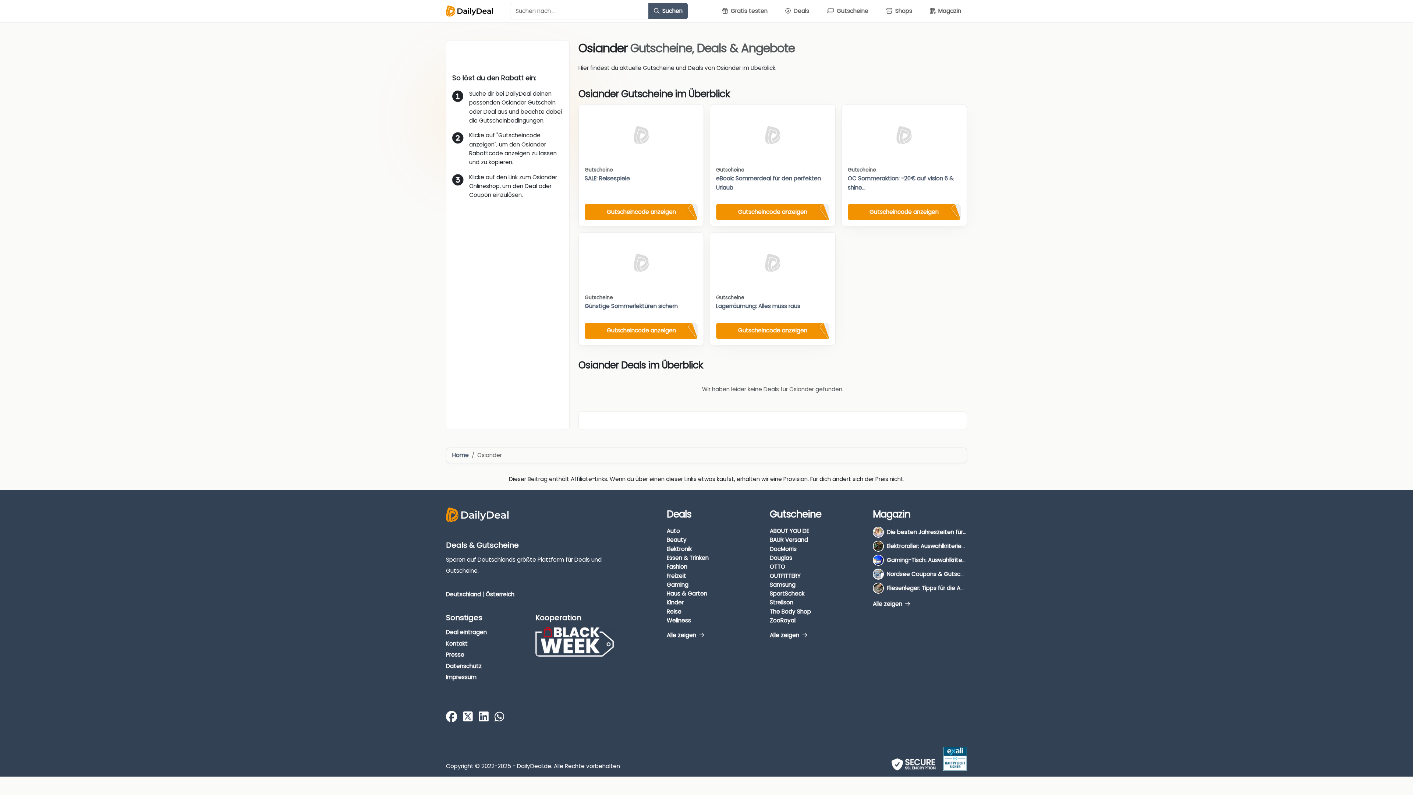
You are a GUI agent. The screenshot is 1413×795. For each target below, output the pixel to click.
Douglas (781, 558)
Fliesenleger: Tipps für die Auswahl (933, 588)
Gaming (677, 585)
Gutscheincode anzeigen (641, 212)
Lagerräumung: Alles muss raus (758, 306)
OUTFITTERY (785, 576)
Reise (674, 611)
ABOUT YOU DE (789, 531)
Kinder (675, 602)
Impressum (461, 677)
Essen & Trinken (688, 558)
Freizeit (676, 576)
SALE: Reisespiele (607, 178)
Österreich (500, 594)
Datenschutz (464, 666)
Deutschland (463, 594)
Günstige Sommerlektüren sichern (631, 306)
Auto (673, 531)
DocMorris (783, 549)
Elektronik (679, 549)
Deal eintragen (466, 632)
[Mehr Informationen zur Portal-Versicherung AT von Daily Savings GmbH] (955, 759)
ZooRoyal (783, 620)
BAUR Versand (789, 540)
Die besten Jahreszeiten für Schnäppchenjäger (951, 532)
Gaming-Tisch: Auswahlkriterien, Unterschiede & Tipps (960, 560)
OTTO (777, 566)
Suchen (672, 11)
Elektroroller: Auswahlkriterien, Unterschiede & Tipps (956, 546)
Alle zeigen (682, 635)
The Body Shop (790, 611)
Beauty (677, 540)
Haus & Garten (687, 593)
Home (460, 455)
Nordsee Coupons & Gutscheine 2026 (938, 574)
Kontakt (457, 643)
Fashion (677, 566)
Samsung (783, 585)
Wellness (679, 620)
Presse (455, 654)
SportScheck (787, 593)
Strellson (781, 602)
